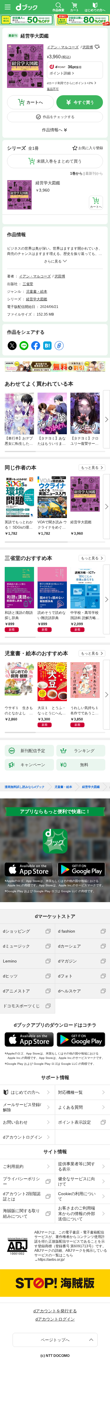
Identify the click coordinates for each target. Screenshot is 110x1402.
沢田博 (87, 47)
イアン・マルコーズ (63, 47)
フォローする (97, 47)
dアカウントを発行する (55, 1311)
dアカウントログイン (22, 1137)
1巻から (76, 173)
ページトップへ (55, 1340)
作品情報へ (52, 129)
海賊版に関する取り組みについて (21, 1213)
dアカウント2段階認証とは (21, 1196)
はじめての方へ (25, 1092)
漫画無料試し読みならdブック (25, 787)
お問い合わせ (15, 1122)
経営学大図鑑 (47, 182)
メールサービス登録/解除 (22, 1107)
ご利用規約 (13, 1166)
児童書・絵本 (36, 291)
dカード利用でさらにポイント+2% (70, 83)
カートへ (34, 102)
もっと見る (90, 468)
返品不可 (53, 89)
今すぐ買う (84, 102)
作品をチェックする (59, 117)
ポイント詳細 (60, 73)
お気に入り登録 (90, 148)
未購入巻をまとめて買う (59, 161)
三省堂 (28, 284)
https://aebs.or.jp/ (51, 1260)
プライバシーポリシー (21, 1181)
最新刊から (94, 173)
